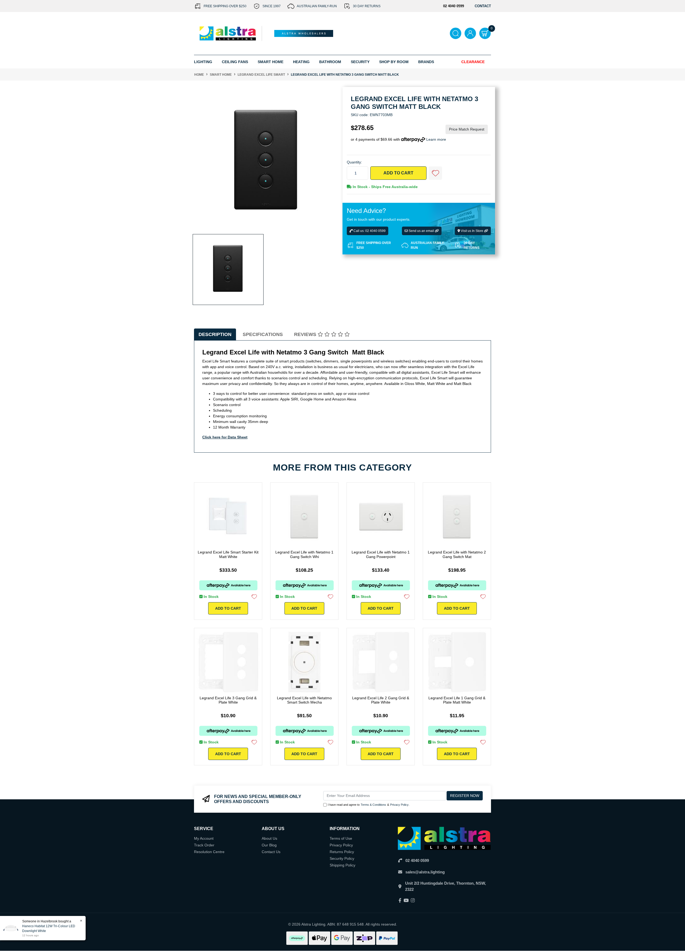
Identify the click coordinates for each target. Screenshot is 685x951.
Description (215, 334)
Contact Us (271, 852)
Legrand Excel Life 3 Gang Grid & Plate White (228, 700)
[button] (435, 173)
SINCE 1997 (271, 6)
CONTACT (483, 6)
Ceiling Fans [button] (235, 62)
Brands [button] (426, 62)
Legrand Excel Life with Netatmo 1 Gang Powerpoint (381, 554)
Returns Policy (342, 852)
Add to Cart (398, 173)
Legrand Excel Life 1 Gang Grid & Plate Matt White (456, 700)
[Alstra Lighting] (228, 33)
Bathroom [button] (330, 62)
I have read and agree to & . (368, 804)
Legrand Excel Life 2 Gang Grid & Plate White (380, 700)
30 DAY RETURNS (366, 6)
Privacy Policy (399, 804)
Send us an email (421, 231)
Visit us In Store (472, 231)
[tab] (215, 335)
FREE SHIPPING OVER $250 (225, 6)
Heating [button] (301, 62)
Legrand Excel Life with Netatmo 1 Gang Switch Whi (304, 554)
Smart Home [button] (270, 62)
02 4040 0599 (417, 860)
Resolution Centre (209, 852)
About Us (269, 838)
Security (360, 62)
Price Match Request (466, 129)
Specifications (263, 334)
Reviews (306, 334)
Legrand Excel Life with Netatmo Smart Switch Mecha (304, 700)
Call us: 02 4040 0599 (369, 231)
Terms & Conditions (373, 804)
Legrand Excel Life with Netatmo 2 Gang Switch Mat (457, 554)
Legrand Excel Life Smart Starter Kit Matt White (228, 554)
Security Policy (342, 858)
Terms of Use (341, 838)
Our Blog (269, 845)
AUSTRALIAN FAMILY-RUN (317, 6)
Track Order (204, 845)
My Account (204, 838)
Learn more (436, 139)
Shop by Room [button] (394, 62)
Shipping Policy (342, 865)
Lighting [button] (203, 62)
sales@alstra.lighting (425, 872)
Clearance (473, 62)
